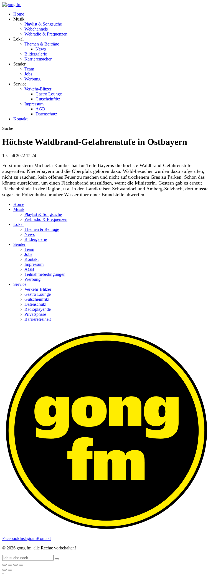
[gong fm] (11, 4)
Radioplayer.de (37, 309)
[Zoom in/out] (21, 565)
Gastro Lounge (49, 94)
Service (19, 284)
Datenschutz (46, 114)
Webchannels (36, 29)
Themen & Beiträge (41, 44)
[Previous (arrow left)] (4, 570)
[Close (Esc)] (4, 565)
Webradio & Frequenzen (45, 34)
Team (29, 69)
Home (18, 14)
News (41, 49)
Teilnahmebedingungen (44, 274)
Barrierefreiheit (37, 319)
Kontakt (20, 119)
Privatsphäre (35, 314)
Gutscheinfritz (48, 99)
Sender (19, 244)
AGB (40, 109)
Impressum (34, 104)
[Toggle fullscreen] (15, 565)
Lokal (18, 224)
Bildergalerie (35, 54)
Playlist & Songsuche (43, 24)
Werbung (32, 79)
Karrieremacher (38, 59)
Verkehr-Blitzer (37, 89)
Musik (18, 209)
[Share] (10, 565)
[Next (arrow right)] (10, 570)
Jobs (28, 74)
